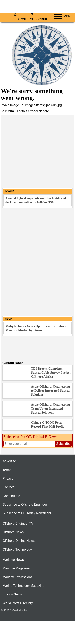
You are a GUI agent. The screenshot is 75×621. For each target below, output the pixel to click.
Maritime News (13, 559)
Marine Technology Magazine (23, 585)
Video (8, 319)
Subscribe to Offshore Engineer (25, 504)
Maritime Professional (18, 577)
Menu (68, 16)
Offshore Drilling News (19, 540)
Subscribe (39, 19)
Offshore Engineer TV (18, 523)
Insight (9, 191)
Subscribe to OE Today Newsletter (27, 513)
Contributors (11, 496)
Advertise (9, 461)
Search (19, 19)
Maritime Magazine (16, 568)
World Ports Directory (18, 603)
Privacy (8, 478)
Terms (7, 470)
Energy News (12, 594)
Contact (8, 487)
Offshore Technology (17, 549)
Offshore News (13, 532)
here (46, 111)
